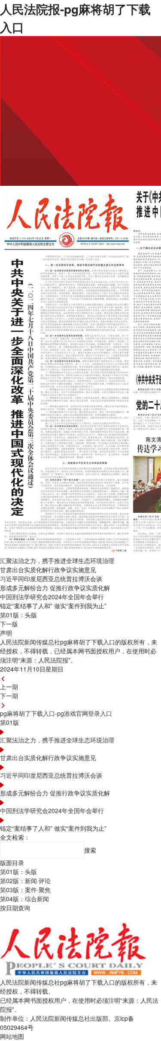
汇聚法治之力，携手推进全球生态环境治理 (57, 740)
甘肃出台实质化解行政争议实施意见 (48, 757)
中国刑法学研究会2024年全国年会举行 (52, 810)
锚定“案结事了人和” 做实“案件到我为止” (53, 828)
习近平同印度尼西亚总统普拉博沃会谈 (51, 775)
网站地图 (12, 1036)
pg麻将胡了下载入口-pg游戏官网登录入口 (56, 713)
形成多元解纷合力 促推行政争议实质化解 (55, 792)
